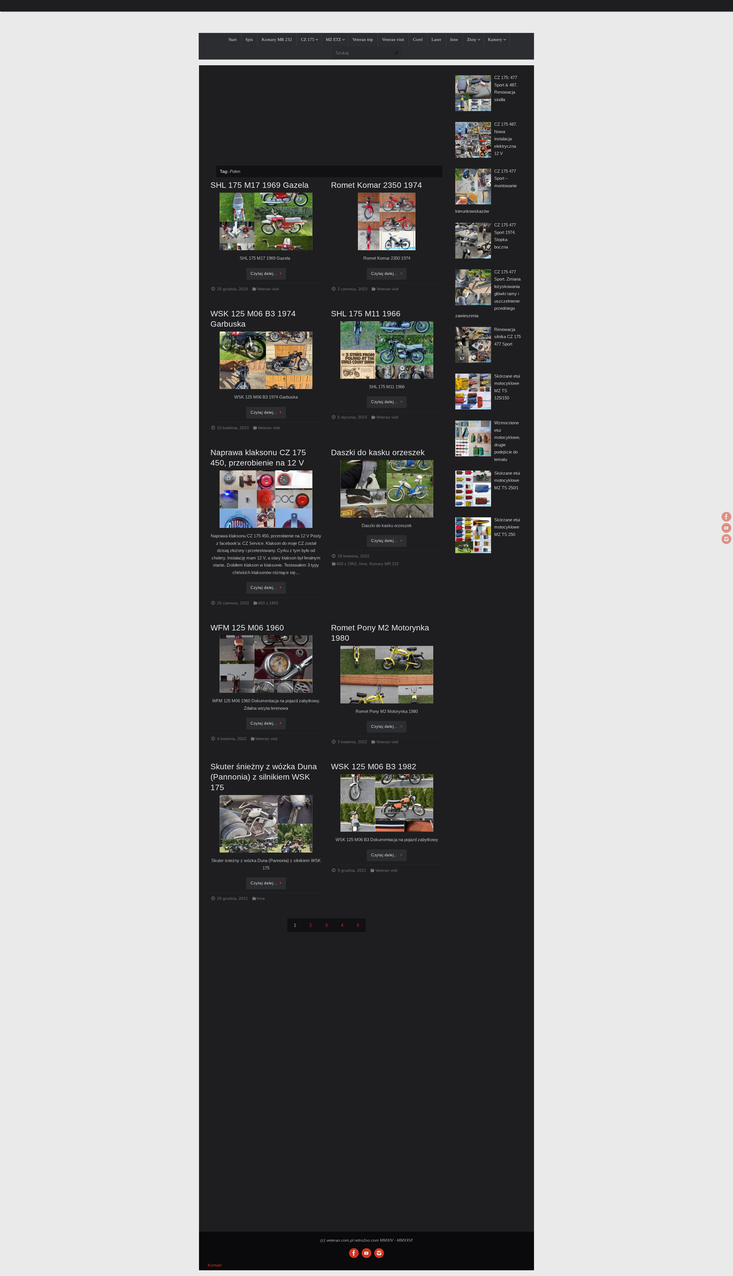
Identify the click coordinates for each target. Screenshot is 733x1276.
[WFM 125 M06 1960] (266, 664)
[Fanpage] (726, 517)
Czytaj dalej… (264, 273)
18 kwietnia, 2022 (353, 556)
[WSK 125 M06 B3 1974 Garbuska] (266, 361)
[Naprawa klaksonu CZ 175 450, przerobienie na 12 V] (266, 499)
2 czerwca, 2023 (352, 289)
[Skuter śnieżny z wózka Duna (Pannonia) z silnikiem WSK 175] (266, 824)
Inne (363, 564)
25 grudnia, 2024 (232, 289)
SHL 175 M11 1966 (366, 313)
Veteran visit (268, 289)
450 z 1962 (268, 603)
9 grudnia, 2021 (352, 870)
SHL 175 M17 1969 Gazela (259, 185)
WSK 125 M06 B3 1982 (373, 766)
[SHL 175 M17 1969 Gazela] (266, 222)
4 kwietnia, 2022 (232, 739)
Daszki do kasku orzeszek (378, 452)
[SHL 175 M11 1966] (386, 350)
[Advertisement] (326, 112)
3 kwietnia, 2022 (352, 742)
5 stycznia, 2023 (352, 417)
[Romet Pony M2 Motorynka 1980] (386, 675)
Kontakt (215, 1265)
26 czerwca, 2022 (233, 603)
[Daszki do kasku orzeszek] (386, 489)
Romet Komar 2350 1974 (376, 185)
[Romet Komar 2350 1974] (386, 222)
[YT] (726, 528)
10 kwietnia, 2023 (233, 428)
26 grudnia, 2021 (232, 898)
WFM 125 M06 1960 (247, 627)
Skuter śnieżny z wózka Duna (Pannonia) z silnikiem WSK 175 (263, 777)
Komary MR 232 (384, 564)
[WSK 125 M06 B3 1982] (386, 803)
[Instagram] (726, 539)
